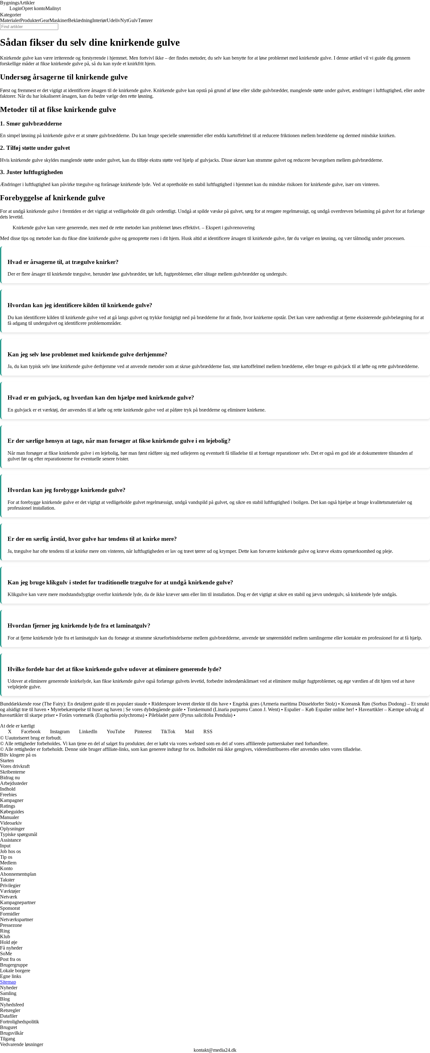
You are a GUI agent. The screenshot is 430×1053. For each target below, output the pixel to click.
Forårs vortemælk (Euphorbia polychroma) (101, 715)
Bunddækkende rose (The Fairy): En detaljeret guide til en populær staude (73, 703)
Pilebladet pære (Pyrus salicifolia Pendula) (190, 715)
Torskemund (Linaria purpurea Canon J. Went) (233, 709)
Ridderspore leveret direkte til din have (189, 703)
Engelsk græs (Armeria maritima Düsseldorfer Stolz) (285, 703)
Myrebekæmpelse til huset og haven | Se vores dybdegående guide (117, 709)
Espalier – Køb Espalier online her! (319, 709)
